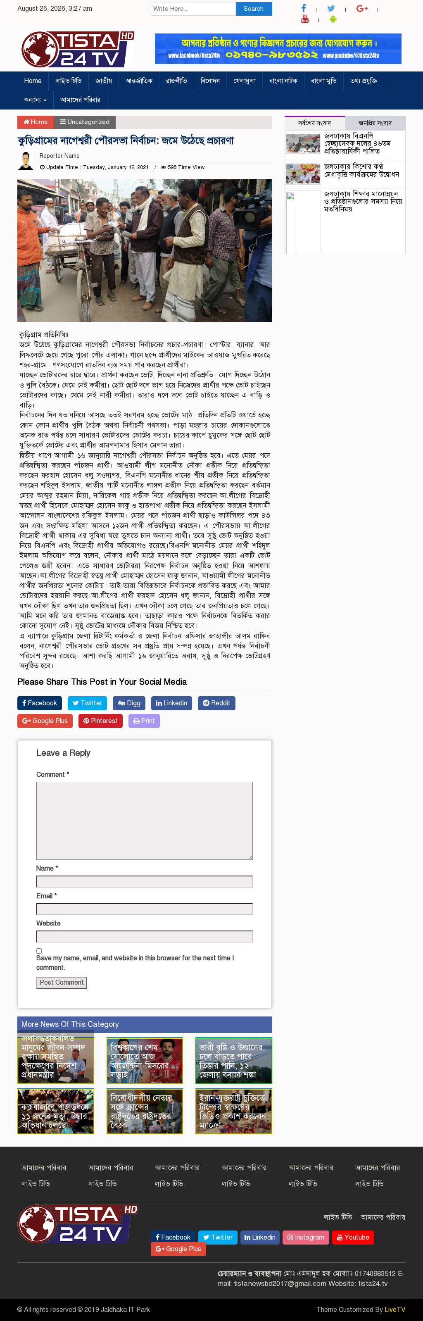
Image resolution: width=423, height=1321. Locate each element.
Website (48, 923)
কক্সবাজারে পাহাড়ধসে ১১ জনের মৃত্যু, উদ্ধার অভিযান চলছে (55, 1116)
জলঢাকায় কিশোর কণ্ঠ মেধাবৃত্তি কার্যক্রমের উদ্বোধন (361, 170)
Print (147, 721)
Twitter (90, 703)
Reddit (220, 703)
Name (47, 868)
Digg (132, 703)
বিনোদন (210, 81)
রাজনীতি (176, 81)
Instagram (308, 1237)
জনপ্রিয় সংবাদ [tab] (375, 123)
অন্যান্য (33, 100)
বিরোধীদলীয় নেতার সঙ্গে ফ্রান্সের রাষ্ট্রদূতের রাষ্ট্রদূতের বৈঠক (141, 1112)
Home (33, 81)
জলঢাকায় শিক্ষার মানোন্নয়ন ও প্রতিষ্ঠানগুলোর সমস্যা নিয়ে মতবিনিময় (363, 202)
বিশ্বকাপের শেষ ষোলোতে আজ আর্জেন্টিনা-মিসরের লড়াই (140, 1061)
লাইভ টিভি (68, 81)
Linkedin (174, 703)
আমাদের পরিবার (80, 100)
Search (254, 8)
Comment (52, 775)
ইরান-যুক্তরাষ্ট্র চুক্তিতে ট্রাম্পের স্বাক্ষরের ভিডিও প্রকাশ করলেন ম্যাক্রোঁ (233, 1112)
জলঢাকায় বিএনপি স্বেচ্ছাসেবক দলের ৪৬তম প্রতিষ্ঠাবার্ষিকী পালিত (357, 144)
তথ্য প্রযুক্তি (363, 81)
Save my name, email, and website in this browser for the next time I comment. (135, 963)
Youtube (356, 1237)
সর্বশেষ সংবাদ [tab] (314, 123)
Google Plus (49, 721)
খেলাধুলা (244, 81)
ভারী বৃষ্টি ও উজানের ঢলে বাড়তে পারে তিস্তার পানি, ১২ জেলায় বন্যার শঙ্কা (231, 1061)
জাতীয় (103, 81)
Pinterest (103, 721)
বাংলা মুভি (324, 81)
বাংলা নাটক (283, 81)
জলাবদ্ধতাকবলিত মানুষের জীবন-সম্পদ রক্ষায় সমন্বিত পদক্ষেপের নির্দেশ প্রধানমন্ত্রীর (53, 1056)
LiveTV (395, 1310)
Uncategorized (88, 122)
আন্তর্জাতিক (139, 81)
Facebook (41, 703)
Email (46, 896)
